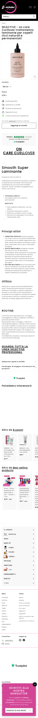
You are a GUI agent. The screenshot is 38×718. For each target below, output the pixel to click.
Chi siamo (22, 608)
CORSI (4, 630)
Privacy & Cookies (24, 603)
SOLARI (4, 611)
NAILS (3, 603)
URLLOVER (19, 151)
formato (5, 82)
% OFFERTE (5, 597)
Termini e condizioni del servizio (26, 617)
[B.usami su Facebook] (24, 640)
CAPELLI (4, 614)
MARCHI (4, 627)
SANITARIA (5, 619)
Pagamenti (22, 614)
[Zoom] (35, 76)
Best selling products (15, 469)
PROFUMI (4, 616)
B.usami (18, 430)
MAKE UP (4, 605)
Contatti (21, 600)
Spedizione (12, 121)
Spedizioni (22, 611)
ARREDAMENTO (6, 624)
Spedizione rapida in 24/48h (13, 362)
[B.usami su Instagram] (20, 640)
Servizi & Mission (24, 605)
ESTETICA (4, 600)
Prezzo (4, 92)
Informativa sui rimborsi (26, 621)
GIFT (3, 622)
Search (21, 597)
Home (3, 23)
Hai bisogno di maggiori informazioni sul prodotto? (18, 367)
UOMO (4, 608)
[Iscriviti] (30, 710)
